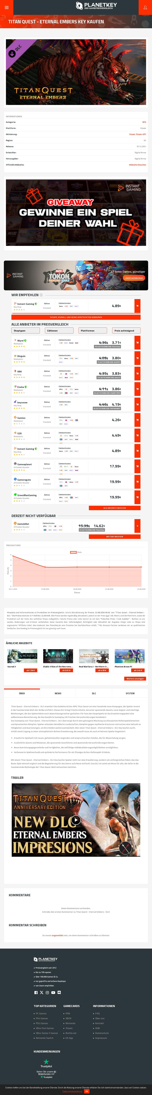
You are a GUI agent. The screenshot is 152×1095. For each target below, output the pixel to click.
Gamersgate (24, 479)
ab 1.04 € (31, 670)
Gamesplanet (24, 463)
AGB (97, 1028)
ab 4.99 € (102, 670)
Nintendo (70, 1023)
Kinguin (21, 355)
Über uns (99, 1018)
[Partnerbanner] (76, 212)
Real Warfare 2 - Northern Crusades (94, 667)
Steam (132, 134)
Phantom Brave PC (123, 667)
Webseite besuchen (137, 164)
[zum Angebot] (137, 306)
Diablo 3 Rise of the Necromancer (58, 667)
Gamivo (21, 417)
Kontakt (99, 1023)
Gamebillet (23, 523)
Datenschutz (102, 1033)
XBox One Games (45, 1028)
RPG (144, 122)
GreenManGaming (27, 494)
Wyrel (20, 340)
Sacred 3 (11, 667)
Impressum (101, 1038)
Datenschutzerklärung (72, 1091)
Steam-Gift (141, 134)
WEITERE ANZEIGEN (114, 536)
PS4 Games (42, 1018)
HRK (19, 371)
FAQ (97, 1013)
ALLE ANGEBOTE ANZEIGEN (114, 507)
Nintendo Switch (44, 1038)
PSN (68, 1013)
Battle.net (71, 1033)
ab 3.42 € (138, 670)
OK (87, 1091)
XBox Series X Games (47, 1033)
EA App (69, 1038)
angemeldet (57, 935)
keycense (22, 402)
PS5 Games (42, 1023)
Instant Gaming (26, 303)
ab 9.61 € (66, 670)
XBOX (68, 1018)
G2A (19, 433)
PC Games (41, 1013)
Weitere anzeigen (135, 678)
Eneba (21, 386)
